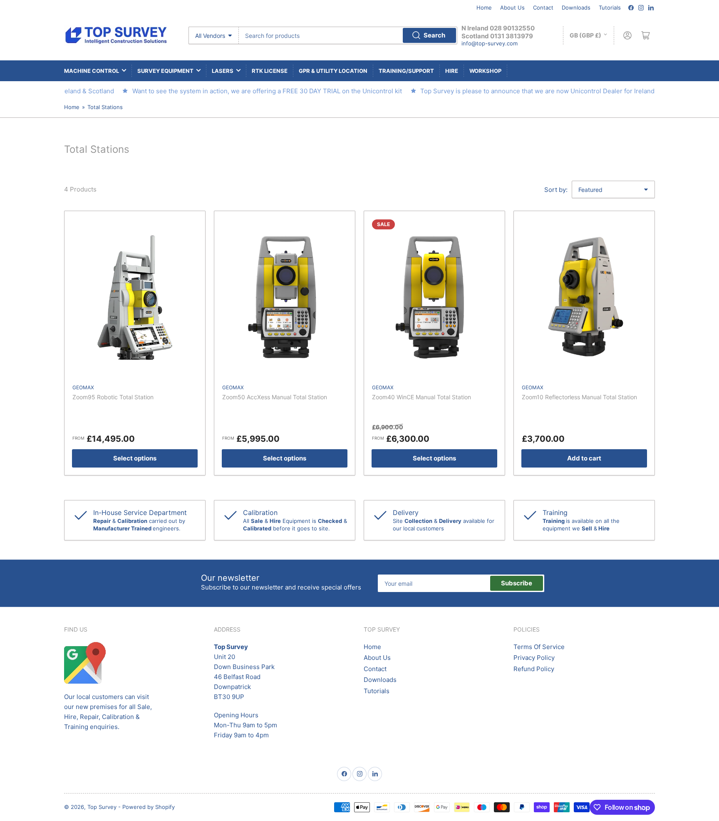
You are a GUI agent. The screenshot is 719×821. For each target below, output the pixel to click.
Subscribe (516, 583)
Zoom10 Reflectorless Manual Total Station (579, 397)
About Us (512, 7)
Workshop (485, 70)
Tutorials (610, 7)
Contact (543, 7)
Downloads (576, 7)
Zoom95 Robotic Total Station (113, 397)
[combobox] (348, 35)
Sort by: (556, 190)
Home (484, 7)
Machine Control (91, 70)
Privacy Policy (534, 658)
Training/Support (406, 70)
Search (434, 35)
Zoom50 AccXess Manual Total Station (274, 397)
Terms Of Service (539, 647)
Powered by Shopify (148, 807)
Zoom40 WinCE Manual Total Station (421, 397)
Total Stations (105, 107)
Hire (451, 70)
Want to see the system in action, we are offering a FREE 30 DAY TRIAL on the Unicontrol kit (254, 91)
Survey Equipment (165, 70)
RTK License (270, 70)
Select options (134, 458)
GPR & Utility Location (333, 70)
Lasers (222, 70)
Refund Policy (533, 669)
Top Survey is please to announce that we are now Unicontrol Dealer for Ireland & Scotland (541, 91)
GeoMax (83, 387)
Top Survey (102, 807)
